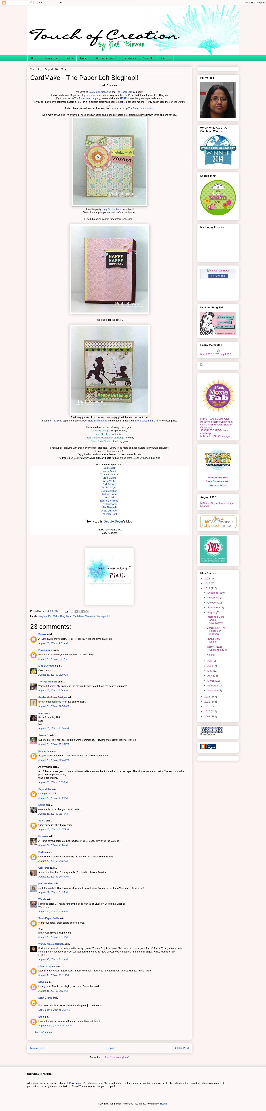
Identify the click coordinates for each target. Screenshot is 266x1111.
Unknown (43, 751)
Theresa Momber (47, 681)
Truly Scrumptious (111, 209)
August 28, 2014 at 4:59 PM (53, 798)
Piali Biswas (109, 484)
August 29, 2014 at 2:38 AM (53, 845)
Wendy (42, 899)
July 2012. (226, 354)
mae (40, 713)
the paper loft (103, 616)
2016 (207, 578)
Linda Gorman (46, 665)
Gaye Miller (44, 789)
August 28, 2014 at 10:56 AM (53, 706)
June (210, 665)
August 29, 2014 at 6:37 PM (53, 937)
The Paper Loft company (87, 98)
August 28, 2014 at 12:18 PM (53, 744)
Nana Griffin (45, 997)
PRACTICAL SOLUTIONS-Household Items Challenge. (216, 420)
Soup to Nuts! (218, 485)
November (213, 597)
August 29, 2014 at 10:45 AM (53, 876)
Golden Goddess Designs (52, 697)
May (210, 670)
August (211, 612)
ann (40, 1016)
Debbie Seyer (113, 521)
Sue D (41, 820)
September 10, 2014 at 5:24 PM (55, 1025)
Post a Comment (43, 1032)
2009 (207, 716)
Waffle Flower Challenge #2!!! (217, 648)
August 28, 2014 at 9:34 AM (53, 690)
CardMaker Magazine (100, 92)
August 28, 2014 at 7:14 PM (53, 813)
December (213, 592)
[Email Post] (66, 611)
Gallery (69, 58)
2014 (207, 588)
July (210, 660)
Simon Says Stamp (100, 441)
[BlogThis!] (76, 611)
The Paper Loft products (141, 108)
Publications (129, 58)
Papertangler (45, 650)
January (212, 690)
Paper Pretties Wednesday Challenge (104, 437)
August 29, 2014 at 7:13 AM (53, 861)
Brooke (42, 634)
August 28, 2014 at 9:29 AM (53, 674)
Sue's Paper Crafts (48, 918)
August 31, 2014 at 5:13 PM (53, 991)
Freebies (165, 58)
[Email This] (73, 611)
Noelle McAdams (109, 500)
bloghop (43, 616)
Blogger (163, 1103)
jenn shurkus (45, 883)
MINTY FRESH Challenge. (215, 436)
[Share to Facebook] (83, 611)
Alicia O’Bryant (109, 510)
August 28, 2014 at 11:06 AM (53, 728)
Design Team (51, 58)
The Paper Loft (124, 92)
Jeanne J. (44, 735)
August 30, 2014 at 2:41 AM (53, 959)
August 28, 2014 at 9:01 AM (53, 643)
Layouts (84, 58)
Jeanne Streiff (109, 471)
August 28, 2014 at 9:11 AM (52, 659)
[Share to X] (80, 611)
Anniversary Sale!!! (213, 640)
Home (34, 58)
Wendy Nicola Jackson (51, 944)
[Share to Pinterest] (86, 611)
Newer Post (37, 1048)
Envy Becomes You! (218, 481)
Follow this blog (218, 276)
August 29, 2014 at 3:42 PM (53, 892)
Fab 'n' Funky (102, 434)
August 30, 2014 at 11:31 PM (53, 975)
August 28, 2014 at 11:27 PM (53, 829)
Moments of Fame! (106, 58)
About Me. (148, 58)
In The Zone (55, 420)
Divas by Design (100, 430)
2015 (207, 583)
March (211, 680)
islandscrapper (46, 966)
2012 (207, 701)
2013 (207, 696)
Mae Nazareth (109, 507)
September (214, 607)
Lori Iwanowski (110, 504)
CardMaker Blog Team (59, 616)
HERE (123, 98)
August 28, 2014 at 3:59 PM (53, 782)
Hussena (43, 836)
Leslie (41, 805)
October (212, 602)
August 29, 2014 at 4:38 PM (53, 911)
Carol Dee (43, 867)
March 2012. (207, 354)
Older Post (182, 1048)
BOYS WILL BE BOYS (146, 420)
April (210, 675)
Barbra (42, 852)
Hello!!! (211, 654)
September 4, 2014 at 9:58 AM (54, 1010)
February (213, 685)
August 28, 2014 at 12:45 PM (53, 760)
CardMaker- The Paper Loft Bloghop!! (216, 630)
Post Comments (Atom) (116, 1057)
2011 (207, 706)
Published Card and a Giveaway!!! (215, 619)
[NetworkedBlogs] (218, 270)
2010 (207, 711)
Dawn (41, 982)
